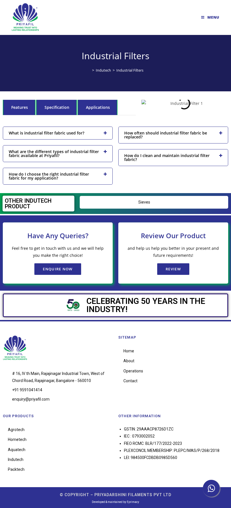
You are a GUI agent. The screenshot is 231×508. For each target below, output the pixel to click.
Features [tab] (19, 107)
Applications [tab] (98, 107)
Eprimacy (133, 501)
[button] (147, 103)
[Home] (89, 70)
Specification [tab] (57, 107)
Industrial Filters (129, 70)
